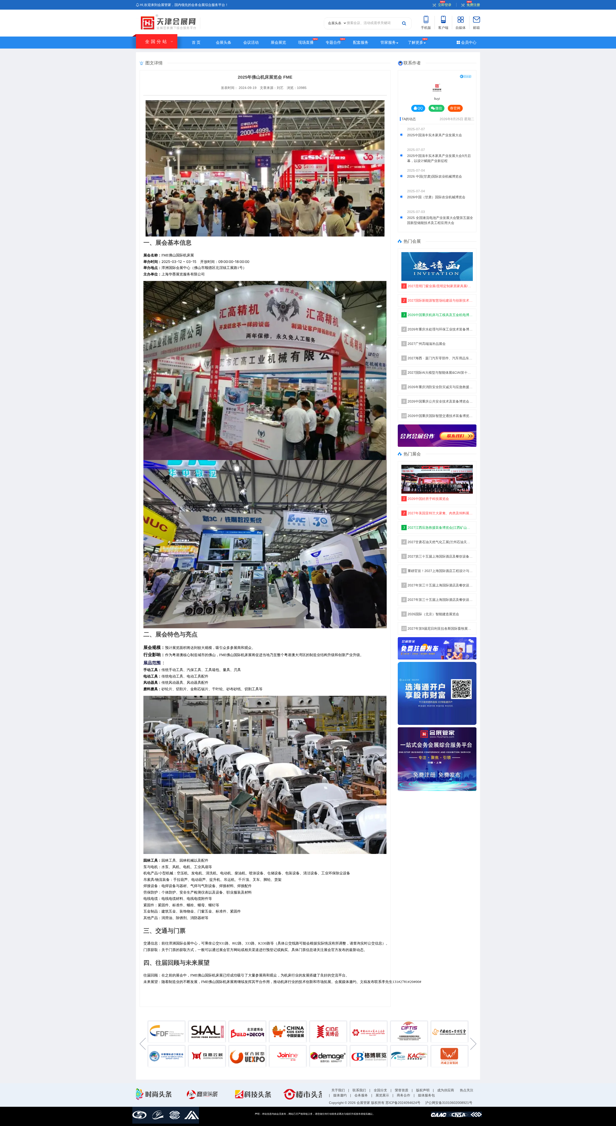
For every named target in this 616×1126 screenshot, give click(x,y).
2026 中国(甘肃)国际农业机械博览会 (434, 176)
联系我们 (359, 1090)
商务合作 (403, 1095)
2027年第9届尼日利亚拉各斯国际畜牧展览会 (437, 628)
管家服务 (388, 42)
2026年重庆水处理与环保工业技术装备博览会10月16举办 (438, 329)
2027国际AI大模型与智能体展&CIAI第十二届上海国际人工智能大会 (438, 372)
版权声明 (423, 1090)
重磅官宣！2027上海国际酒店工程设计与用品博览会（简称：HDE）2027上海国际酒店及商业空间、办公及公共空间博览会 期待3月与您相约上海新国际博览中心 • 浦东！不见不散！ (438, 571)
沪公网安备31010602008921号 (448, 1103)
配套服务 (360, 42)
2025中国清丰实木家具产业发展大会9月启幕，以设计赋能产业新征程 (439, 158)
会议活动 (251, 42)
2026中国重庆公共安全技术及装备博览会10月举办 (438, 401)
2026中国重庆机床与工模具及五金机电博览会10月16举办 (438, 315)
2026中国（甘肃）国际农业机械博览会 (436, 197)
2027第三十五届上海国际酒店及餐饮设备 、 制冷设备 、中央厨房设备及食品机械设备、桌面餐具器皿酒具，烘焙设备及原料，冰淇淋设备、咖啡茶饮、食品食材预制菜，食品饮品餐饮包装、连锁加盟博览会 (438, 556)
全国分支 (380, 1090)
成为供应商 (445, 1090)
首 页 (196, 42)
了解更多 (415, 42)
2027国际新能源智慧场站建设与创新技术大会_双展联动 (438, 300)
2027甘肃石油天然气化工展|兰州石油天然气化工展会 (438, 542)
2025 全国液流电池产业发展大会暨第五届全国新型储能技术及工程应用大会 (440, 220)
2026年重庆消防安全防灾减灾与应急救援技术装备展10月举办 (438, 387)
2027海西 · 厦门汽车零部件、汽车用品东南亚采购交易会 (438, 358)
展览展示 (382, 1095)
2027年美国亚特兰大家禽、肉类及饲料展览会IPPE (438, 513)
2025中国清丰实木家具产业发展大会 (434, 135)
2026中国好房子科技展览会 (426, 499)
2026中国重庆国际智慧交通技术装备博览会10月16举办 (437, 416)
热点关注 (466, 1090)
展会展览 (278, 42)
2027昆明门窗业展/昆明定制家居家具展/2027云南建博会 (438, 286)
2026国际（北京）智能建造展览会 (431, 614)
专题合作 (333, 42)
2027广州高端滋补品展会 (424, 344)
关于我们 (338, 1090)
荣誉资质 (401, 1090)
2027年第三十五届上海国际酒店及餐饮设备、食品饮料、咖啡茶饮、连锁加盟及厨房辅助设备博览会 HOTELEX (438, 585)
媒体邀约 (340, 1095)
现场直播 (306, 42)
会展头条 (223, 42)
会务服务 (361, 1095)
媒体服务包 (426, 1095)
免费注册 (473, 5)
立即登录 (444, 5)
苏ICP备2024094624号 (402, 1103)
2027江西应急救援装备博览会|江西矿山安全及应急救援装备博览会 (438, 527)
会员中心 (468, 42)
